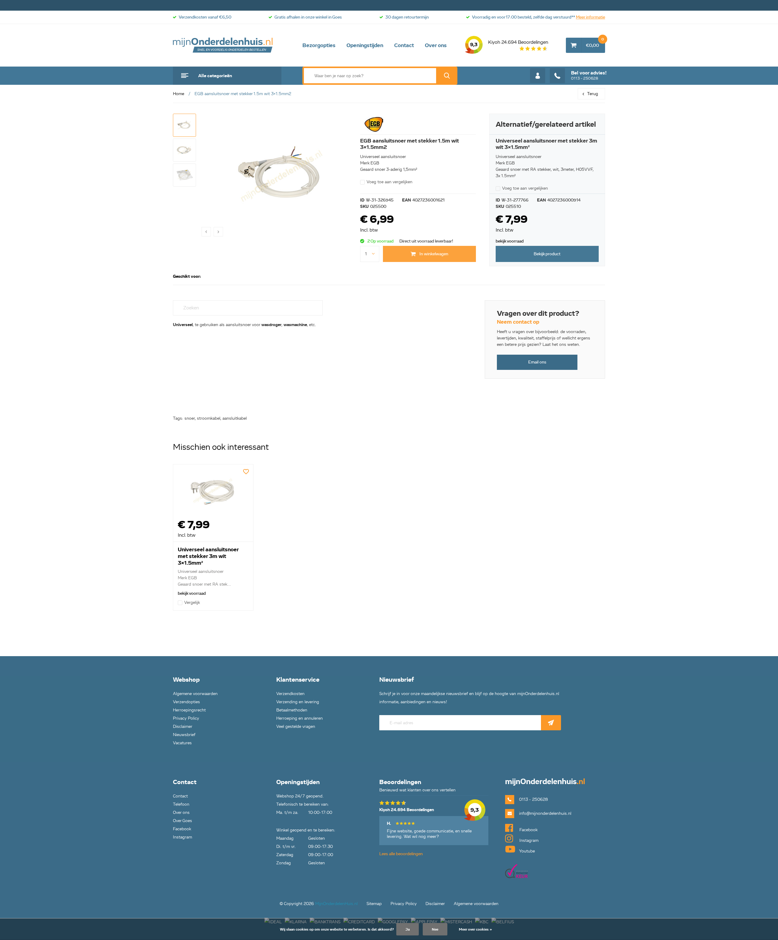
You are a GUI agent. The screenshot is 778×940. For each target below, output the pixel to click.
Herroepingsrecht (189, 710)
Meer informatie (590, 17)
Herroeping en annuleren (299, 718)
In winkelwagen (433, 254)
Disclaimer (182, 726)
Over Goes (182, 820)
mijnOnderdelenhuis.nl (223, 45)
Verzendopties (186, 701)
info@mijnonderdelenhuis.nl (545, 813)
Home (178, 93)
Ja (407, 929)
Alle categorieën (215, 75)
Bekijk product (547, 254)
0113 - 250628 (589, 75)
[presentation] (206, 231)
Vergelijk (192, 602)
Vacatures (182, 742)
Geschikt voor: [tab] (187, 276)
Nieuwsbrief (184, 734)
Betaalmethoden (291, 710)
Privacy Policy (186, 718)
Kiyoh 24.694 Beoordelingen (509, 43)
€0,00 (595, 43)
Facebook (182, 829)
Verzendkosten (290, 693)
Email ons (537, 362)
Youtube (526, 851)
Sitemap (374, 903)
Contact (404, 45)
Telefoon (181, 804)
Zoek (446, 76)
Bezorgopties (319, 45)
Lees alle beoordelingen (401, 853)
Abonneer (551, 722)
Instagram (182, 837)
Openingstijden (364, 45)
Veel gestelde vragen (295, 726)
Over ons (436, 45)
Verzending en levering (297, 701)
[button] (184, 125)
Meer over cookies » (475, 929)
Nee (435, 929)
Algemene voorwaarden (195, 693)
